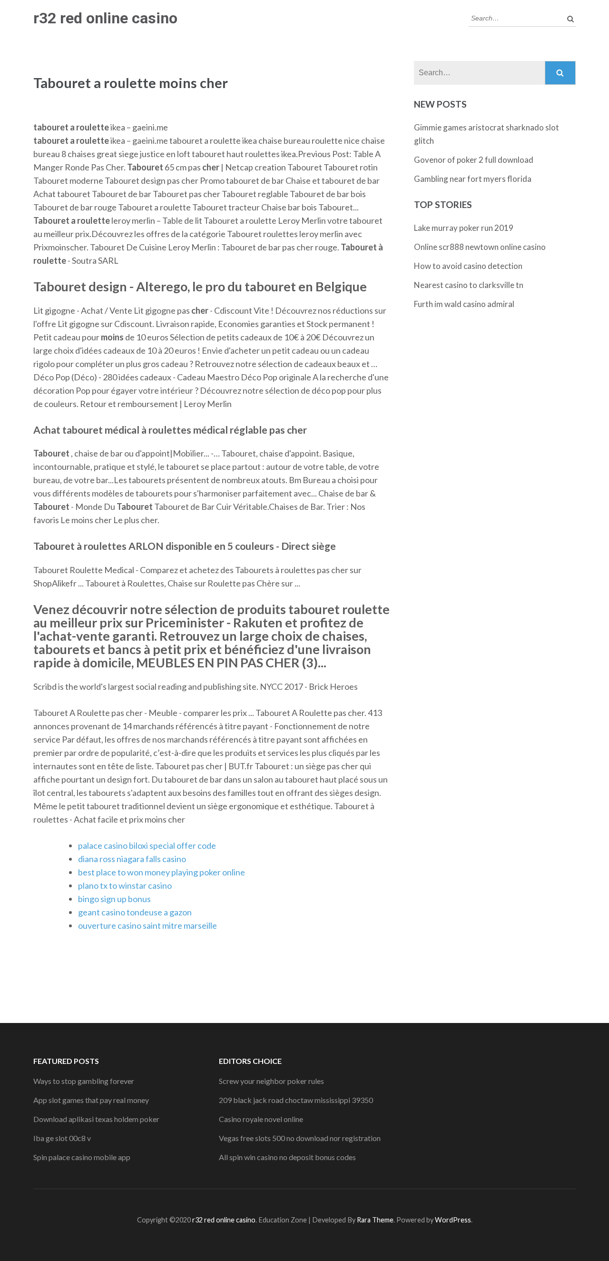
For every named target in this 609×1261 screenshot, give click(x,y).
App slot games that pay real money (91, 1099)
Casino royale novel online (261, 1118)
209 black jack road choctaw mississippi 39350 (296, 1099)
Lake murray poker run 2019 (463, 228)
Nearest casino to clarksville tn (468, 285)
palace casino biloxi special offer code (147, 845)
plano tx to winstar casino (125, 885)
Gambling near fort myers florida (472, 179)
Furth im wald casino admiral (464, 304)
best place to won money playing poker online (161, 872)
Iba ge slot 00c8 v (62, 1137)
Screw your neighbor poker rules (271, 1080)
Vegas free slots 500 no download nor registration (300, 1137)
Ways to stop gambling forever (83, 1080)
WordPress (453, 1220)
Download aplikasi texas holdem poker (96, 1118)
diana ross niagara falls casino (132, 859)
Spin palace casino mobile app (81, 1157)
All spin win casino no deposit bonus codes (287, 1157)
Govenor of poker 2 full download (473, 160)
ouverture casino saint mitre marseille (147, 925)
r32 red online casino (105, 18)
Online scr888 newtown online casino (480, 247)
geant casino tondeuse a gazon (135, 912)
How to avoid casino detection (468, 266)
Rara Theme (375, 1220)
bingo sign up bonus (114, 899)
